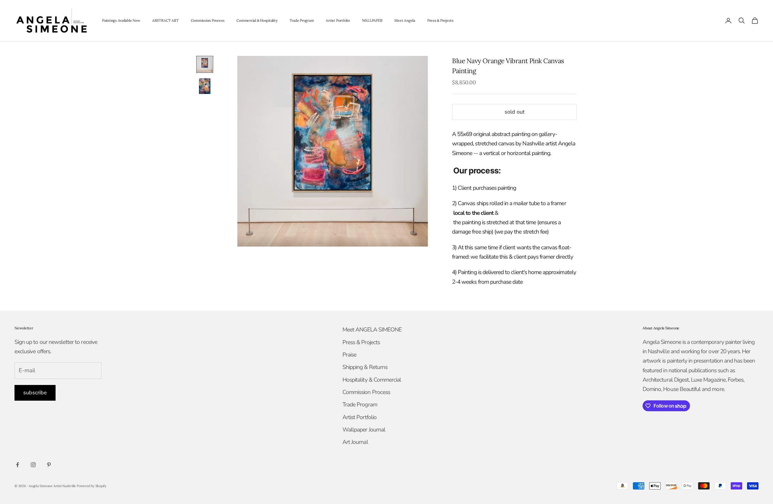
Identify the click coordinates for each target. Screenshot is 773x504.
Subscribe (35, 392)
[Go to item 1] (204, 64)
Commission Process (208, 20)
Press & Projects (440, 20)
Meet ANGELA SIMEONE (372, 330)
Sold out (514, 111)
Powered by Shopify (92, 486)
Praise (349, 355)
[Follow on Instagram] (33, 465)
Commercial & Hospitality (256, 20)
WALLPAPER (372, 20)
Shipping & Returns (364, 367)
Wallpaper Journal (363, 430)
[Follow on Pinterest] (49, 465)
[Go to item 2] (204, 86)
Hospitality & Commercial (371, 380)
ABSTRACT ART (165, 20)
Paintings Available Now (121, 20)
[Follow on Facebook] (17, 465)
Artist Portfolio (338, 20)
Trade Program (302, 20)
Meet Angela (404, 20)
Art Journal (355, 442)
